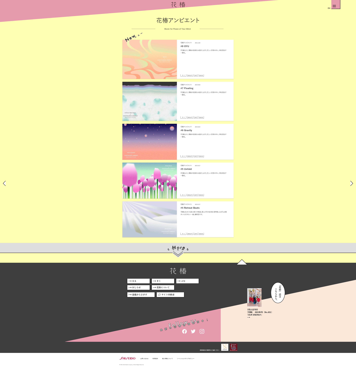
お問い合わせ (144, 358)
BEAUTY (190, 75)
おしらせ (136, 287)
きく (183, 75)
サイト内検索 (167, 295)
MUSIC (201, 75)
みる (134, 281)
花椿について (163, 287)
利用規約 (155, 358)
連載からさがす (139, 295)
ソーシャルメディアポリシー (185, 358)
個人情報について (167, 358)
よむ (183, 281)
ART (196, 75)
